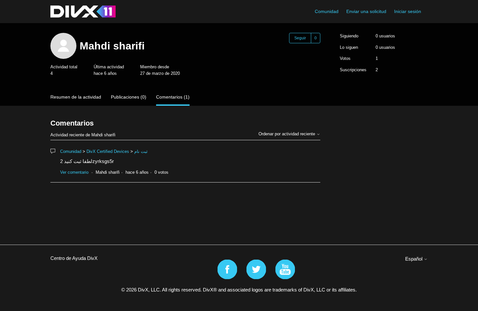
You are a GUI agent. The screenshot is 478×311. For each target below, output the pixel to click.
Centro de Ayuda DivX (74, 258)
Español (414, 259)
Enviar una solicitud (366, 11)
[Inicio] (83, 12)
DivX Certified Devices (107, 151)
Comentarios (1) (173, 97)
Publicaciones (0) (128, 97)
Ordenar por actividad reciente (287, 133)
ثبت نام (141, 151)
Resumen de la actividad (75, 97)
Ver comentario (74, 172)
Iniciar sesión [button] (407, 11)
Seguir (300, 38)
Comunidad (327, 11)
